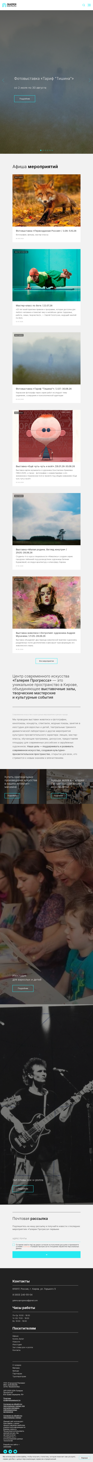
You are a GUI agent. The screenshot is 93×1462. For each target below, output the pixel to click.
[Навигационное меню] (89, 5)
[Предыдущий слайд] (3, 811)
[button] (83, 5)
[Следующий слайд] (90, 811)
